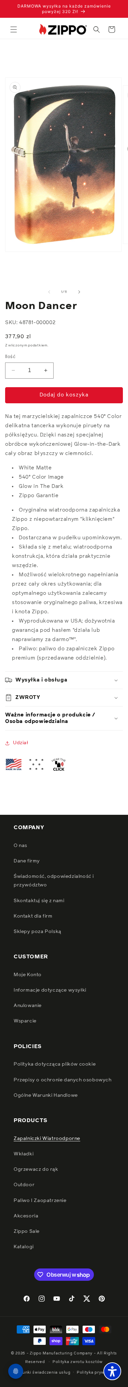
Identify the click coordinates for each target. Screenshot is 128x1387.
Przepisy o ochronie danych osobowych (63, 1080)
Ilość (10, 357)
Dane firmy (27, 861)
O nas (20, 845)
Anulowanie (28, 1005)
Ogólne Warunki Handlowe (46, 1095)
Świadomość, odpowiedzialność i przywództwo (54, 880)
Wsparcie (25, 1021)
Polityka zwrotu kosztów (78, 1362)
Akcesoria (26, 1216)
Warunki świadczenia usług (43, 1372)
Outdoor (24, 1184)
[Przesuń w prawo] (79, 291)
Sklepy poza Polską (37, 931)
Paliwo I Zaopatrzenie (40, 1200)
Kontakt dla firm (33, 916)
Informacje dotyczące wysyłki (50, 990)
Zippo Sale (27, 1231)
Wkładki (23, 1154)
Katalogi (24, 1246)
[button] (13, 29)
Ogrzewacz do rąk (36, 1169)
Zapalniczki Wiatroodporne (47, 1138)
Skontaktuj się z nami (39, 900)
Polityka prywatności (98, 1372)
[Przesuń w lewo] (49, 291)
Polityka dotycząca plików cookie (55, 1064)
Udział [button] (20, 742)
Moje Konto (28, 974)
